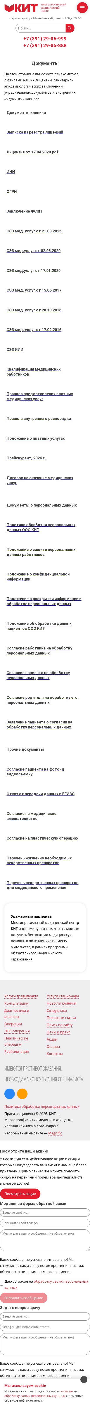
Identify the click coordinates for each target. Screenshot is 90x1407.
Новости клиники (61, 1003)
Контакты (55, 1053)
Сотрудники (57, 1010)
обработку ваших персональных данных (34, 1396)
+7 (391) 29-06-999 (45, 38)
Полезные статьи (61, 1017)
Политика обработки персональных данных (41, 1106)
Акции (52, 1039)
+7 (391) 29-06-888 (45, 45)
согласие (66, 1391)
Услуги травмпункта (21, 996)
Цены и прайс (58, 1032)
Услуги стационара (63, 996)
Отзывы (53, 1046)
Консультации (16, 1003)
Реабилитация (16, 1051)
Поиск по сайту (60, 1024)
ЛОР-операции (17, 1031)
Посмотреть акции (20, 1193)
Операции (13, 1023)
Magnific (55, 1133)
